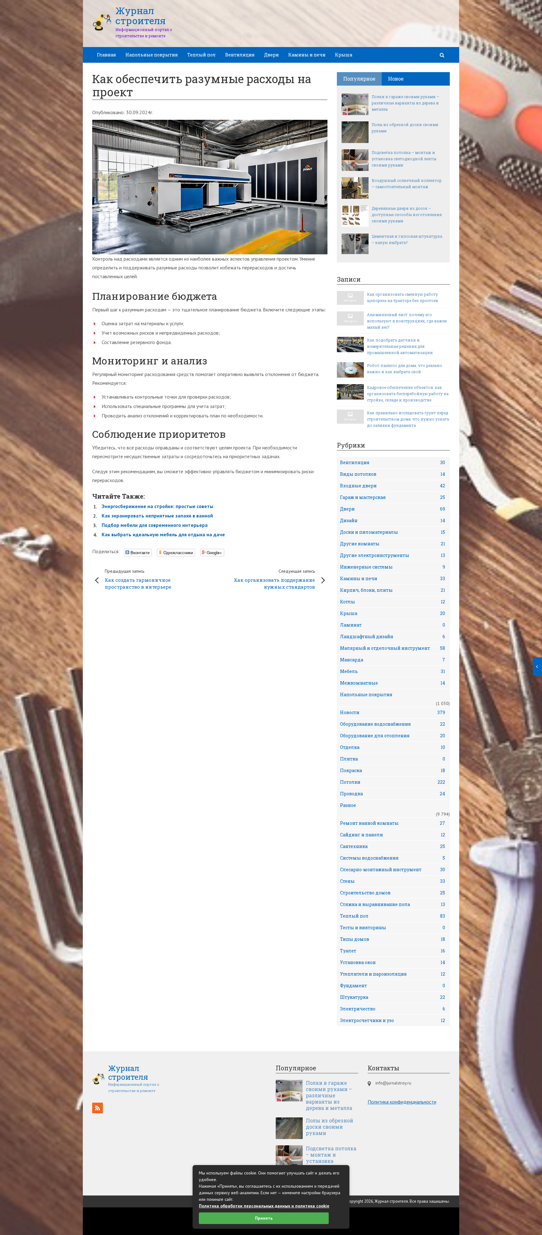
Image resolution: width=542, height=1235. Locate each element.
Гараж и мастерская (392, 497)
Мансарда (392, 660)
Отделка (392, 747)
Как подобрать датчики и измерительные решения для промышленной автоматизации (400, 346)
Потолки (392, 782)
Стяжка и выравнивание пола (392, 904)
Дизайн (392, 520)
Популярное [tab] (359, 78)
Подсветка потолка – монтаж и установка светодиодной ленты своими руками (404, 158)
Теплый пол (201, 55)
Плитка (392, 759)
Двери (271, 55)
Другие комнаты (392, 544)
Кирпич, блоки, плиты (392, 590)
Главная (106, 55)
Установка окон (392, 962)
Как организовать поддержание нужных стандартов (274, 579)
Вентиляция (240, 55)
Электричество (392, 1009)
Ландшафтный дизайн (392, 636)
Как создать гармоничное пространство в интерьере (138, 579)
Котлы (392, 602)
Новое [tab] (396, 78)
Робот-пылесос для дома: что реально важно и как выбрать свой (404, 368)
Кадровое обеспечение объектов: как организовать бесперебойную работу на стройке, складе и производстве (408, 393)
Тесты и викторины (392, 927)
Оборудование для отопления (392, 736)
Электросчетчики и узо (392, 1020)
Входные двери (392, 486)
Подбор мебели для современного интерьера (155, 525)
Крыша (343, 55)
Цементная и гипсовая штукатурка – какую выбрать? (407, 239)
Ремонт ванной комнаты (392, 823)
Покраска (392, 770)
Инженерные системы (392, 567)
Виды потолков (392, 474)
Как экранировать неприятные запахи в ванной (157, 515)
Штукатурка (392, 997)
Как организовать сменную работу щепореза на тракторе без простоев (402, 297)
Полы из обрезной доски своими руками (405, 127)
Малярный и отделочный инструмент (392, 648)
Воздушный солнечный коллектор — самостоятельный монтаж (407, 183)
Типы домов (392, 939)
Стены (392, 881)
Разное (348, 805)
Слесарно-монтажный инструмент (392, 869)
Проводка (392, 794)
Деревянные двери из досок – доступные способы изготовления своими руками (407, 214)
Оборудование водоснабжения (392, 724)
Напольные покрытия (151, 55)
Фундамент (392, 986)
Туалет (392, 951)
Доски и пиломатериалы (392, 532)
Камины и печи (307, 55)
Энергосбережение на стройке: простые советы (157, 506)
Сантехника (392, 846)
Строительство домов (392, 893)
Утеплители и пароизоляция (392, 974)
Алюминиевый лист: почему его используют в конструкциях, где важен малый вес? (407, 321)
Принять (264, 1218)
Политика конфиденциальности (402, 1102)
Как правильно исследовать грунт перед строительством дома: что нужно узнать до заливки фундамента (408, 419)
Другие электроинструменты (392, 555)
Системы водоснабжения (392, 858)
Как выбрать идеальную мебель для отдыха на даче (163, 534)
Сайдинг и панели (392, 835)
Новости (392, 712)
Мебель (392, 671)
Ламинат (392, 625)
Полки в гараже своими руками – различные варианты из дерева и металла (405, 103)
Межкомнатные (392, 683)
